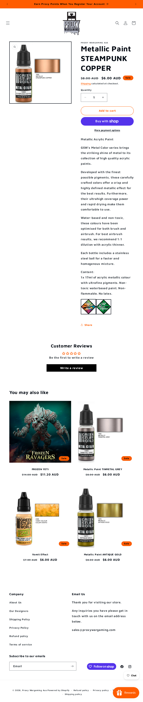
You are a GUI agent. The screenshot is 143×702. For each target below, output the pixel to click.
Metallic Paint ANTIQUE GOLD (103, 554)
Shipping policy (73, 694)
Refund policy (18, 636)
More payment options (107, 130)
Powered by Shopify (58, 690)
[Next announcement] (136, 4)
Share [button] (88, 324)
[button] (8, 23)
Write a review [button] (71, 368)
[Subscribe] (72, 666)
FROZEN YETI (40, 469)
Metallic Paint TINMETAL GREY (102, 469)
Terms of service (20, 644)
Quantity (86, 89)
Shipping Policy (19, 619)
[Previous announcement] (7, 4)
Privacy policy (101, 690)
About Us (15, 602)
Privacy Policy (18, 627)
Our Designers (18, 610)
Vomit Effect (40, 554)
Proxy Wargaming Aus (34, 690)
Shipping (86, 83)
